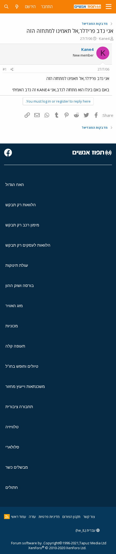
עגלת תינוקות (16, 265)
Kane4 (104, 38)
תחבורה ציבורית (19, 406)
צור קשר (89, 516)
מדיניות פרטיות (49, 516)
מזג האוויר (14, 305)
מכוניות (11, 326)
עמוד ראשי (18, 516)
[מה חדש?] (17, 7)
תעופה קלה (15, 346)
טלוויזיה (12, 427)
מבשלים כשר (16, 467)
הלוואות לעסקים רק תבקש (27, 245)
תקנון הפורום (71, 516)
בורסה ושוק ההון (19, 285)
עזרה (32, 516)
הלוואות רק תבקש (20, 204)
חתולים (11, 487)
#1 (5, 69)
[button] (108, 6)
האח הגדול (14, 184)
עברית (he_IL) (86, 530)
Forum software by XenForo (48, 545)
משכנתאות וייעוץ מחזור (25, 386)
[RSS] (7, 516)
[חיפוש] (6, 7)
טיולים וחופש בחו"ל (21, 366)
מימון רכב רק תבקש (22, 225)
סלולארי (12, 447)
